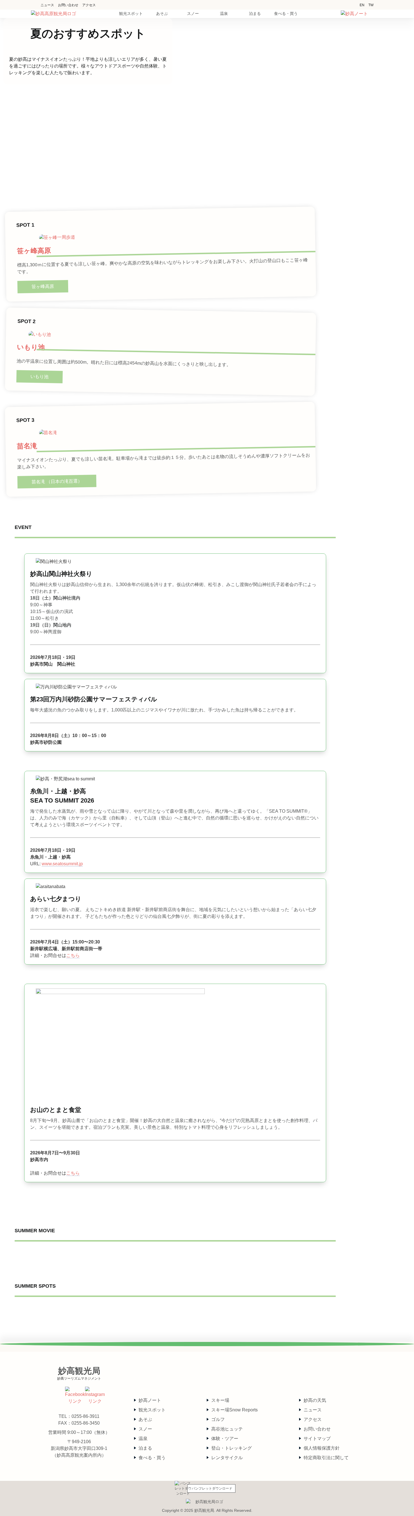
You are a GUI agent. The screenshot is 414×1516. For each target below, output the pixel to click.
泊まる (145, 1448)
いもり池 (31, 347)
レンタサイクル (227, 1457)
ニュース (47, 5)
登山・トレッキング (231, 1448)
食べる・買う (152, 1457)
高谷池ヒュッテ (227, 1429)
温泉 (143, 1438)
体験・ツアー (224, 1438)
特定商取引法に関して (326, 1457)
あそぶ (145, 1419)
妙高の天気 (315, 1400)
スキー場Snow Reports (234, 1409)
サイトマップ (317, 1438)
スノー (145, 1429)
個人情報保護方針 (322, 1448)
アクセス (89, 5)
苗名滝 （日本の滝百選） (57, 481)
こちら (73, 955)
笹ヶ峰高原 (34, 251)
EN (362, 5)
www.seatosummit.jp (62, 863)
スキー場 (220, 1400)
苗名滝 (27, 446)
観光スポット (152, 1409)
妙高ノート (150, 1400)
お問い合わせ (68, 5)
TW (370, 5)
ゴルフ (218, 1419)
